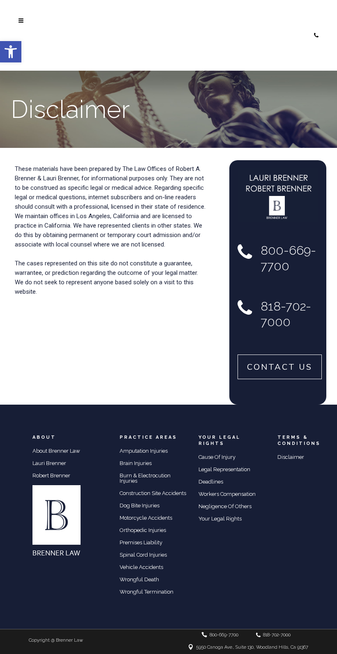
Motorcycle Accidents (146, 517)
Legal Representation (224, 469)
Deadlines (211, 481)
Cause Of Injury (217, 457)
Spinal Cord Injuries (143, 554)
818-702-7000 (253, 34)
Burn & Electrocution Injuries (145, 478)
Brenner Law (69, 640)
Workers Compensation (227, 494)
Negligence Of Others (225, 506)
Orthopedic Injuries (143, 530)
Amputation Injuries (144, 451)
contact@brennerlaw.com (268, 57)
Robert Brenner (51, 475)
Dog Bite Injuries (139, 505)
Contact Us (279, 367)
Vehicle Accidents (141, 567)
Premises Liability (141, 542)
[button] (10, 51)
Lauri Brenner (49, 463)
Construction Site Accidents (153, 493)
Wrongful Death (139, 579)
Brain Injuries (136, 463)
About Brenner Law (56, 451)
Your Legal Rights (220, 518)
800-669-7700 (254, 10)
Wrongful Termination (146, 591)
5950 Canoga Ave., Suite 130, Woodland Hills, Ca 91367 (252, 647)
